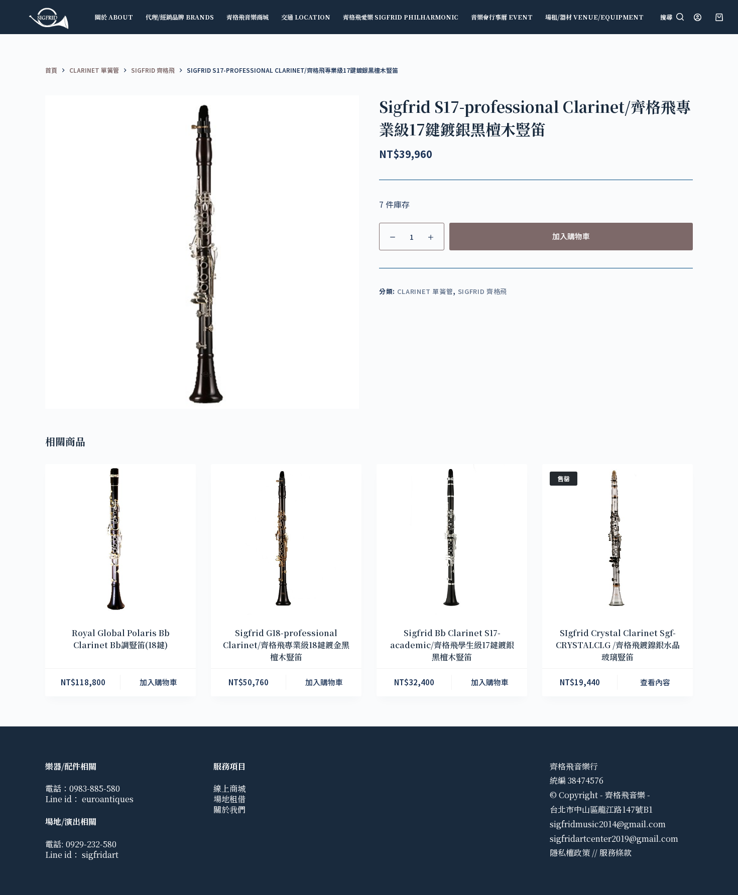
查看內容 (655, 682)
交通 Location (305, 17)
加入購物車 (571, 236)
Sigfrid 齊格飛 (482, 291)
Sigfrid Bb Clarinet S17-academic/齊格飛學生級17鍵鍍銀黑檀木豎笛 (452, 645)
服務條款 (615, 852)
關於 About (114, 17)
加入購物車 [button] (158, 682)
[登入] (697, 17)
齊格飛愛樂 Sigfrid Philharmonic (400, 17)
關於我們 (229, 809)
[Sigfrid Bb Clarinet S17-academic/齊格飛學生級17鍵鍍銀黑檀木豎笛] (452, 539)
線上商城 (229, 788)
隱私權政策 (570, 852)
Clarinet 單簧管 (425, 291)
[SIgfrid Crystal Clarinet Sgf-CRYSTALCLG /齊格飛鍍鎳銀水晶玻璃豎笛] (617, 539)
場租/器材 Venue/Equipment (594, 17)
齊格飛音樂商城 (247, 17)
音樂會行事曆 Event (502, 17)
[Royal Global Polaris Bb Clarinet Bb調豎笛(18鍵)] (120, 539)
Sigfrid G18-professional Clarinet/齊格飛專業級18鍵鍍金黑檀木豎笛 (286, 645)
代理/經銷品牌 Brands (180, 17)
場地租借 (229, 799)
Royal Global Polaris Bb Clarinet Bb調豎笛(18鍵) (121, 639)
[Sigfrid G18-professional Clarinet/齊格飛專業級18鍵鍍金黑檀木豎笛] (286, 539)
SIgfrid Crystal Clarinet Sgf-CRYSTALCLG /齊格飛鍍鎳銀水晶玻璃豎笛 (618, 645)
